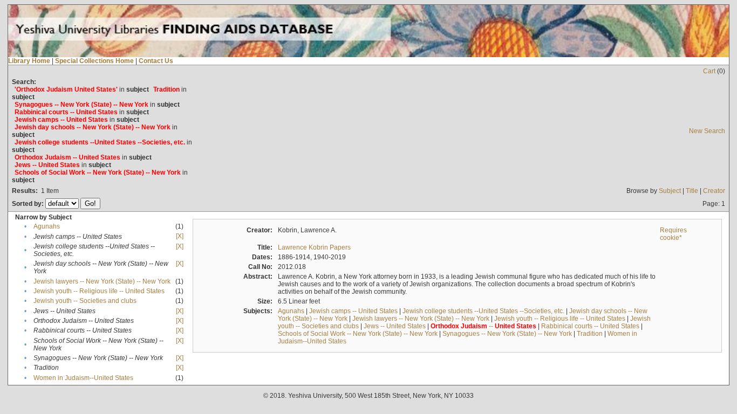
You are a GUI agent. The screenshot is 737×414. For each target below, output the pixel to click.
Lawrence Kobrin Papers (314, 247)
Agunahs (46, 226)
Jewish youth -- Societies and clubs (85, 301)
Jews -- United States (395, 326)
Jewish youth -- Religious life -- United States (99, 291)
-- (483, 326)
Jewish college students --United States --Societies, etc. (483, 311)
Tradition (590, 333)
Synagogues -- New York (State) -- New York (507, 333)
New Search (707, 131)
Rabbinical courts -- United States (590, 326)
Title (692, 191)
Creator (714, 191)
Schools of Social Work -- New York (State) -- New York (358, 333)
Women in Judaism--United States (83, 378)
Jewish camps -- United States (353, 311)
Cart (709, 71)
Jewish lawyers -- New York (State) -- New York (101, 281)
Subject (670, 191)
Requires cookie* (673, 234)
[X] (179, 236)
